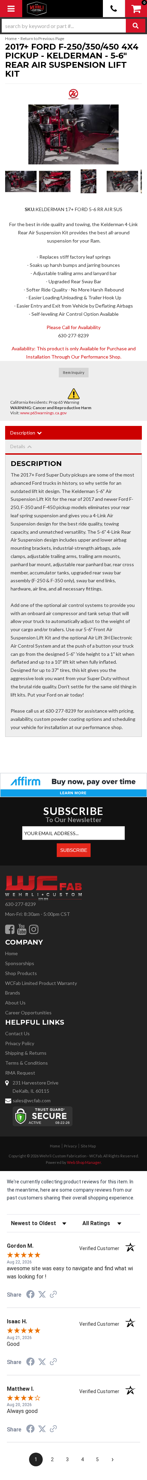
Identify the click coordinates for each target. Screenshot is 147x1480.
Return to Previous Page (42, 38)
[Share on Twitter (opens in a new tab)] (42, 1294)
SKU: (30, 209)
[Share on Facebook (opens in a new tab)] (30, 1295)
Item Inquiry (73, 372)
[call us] (114, 8)
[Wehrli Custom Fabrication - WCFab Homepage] (37, 8)
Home (11, 38)
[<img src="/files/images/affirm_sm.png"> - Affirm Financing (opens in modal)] (73, 784)
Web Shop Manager (84, 1162)
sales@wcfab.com (32, 1100)
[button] (73, 26)
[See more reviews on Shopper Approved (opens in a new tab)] (53, 1295)
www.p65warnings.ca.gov (43, 412)
